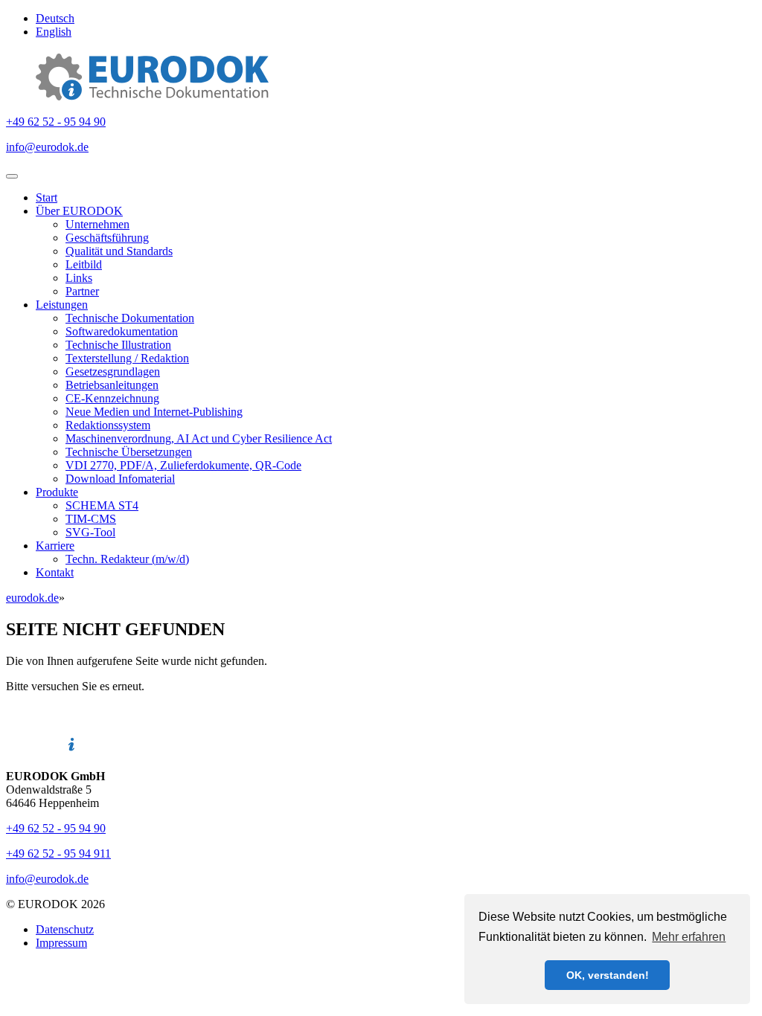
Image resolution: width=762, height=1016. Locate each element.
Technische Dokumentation (129, 318)
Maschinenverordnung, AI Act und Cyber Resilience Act (198, 438)
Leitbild (83, 264)
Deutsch (55, 18)
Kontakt (55, 572)
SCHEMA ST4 (101, 505)
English (53, 31)
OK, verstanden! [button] (607, 975)
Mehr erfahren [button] (689, 936)
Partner (82, 291)
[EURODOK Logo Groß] (152, 96)
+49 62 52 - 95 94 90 (56, 121)
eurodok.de (32, 597)
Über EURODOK (79, 211)
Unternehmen (97, 224)
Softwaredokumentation (121, 331)
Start (46, 197)
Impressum (61, 942)
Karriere (55, 545)
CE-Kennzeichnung (112, 398)
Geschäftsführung (107, 237)
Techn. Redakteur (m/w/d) (127, 559)
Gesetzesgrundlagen (112, 371)
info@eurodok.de (47, 147)
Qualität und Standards (119, 251)
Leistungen (62, 304)
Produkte (57, 492)
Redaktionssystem (107, 425)
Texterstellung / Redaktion (127, 358)
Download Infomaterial (120, 478)
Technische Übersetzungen (128, 452)
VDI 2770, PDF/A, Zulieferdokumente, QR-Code (183, 465)
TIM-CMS (90, 518)
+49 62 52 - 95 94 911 (58, 853)
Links (78, 277)
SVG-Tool (90, 532)
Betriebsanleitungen (112, 385)
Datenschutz (65, 929)
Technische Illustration (118, 344)
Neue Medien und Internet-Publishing (154, 411)
